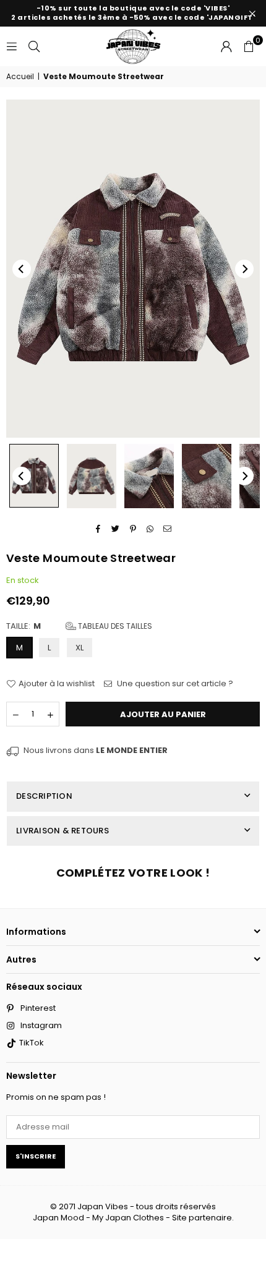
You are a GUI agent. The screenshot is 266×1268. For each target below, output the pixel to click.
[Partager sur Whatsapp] (150, 529)
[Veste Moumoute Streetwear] (34, 476)
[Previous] (21, 269)
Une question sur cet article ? (174, 683)
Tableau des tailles (114, 626)
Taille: (79, 626)
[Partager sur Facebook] (98, 529)
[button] (249, 46)
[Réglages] (226, 46)
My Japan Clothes (128, 1217)
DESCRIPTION (44, 796)
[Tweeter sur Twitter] (116, 529)
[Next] (244, 269)
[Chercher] (34, 46)
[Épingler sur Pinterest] (133, 529)
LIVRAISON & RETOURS (62, 830)
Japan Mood (58, 1217)
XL (79, 647)
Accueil (20, 77)
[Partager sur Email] (168, 529)
